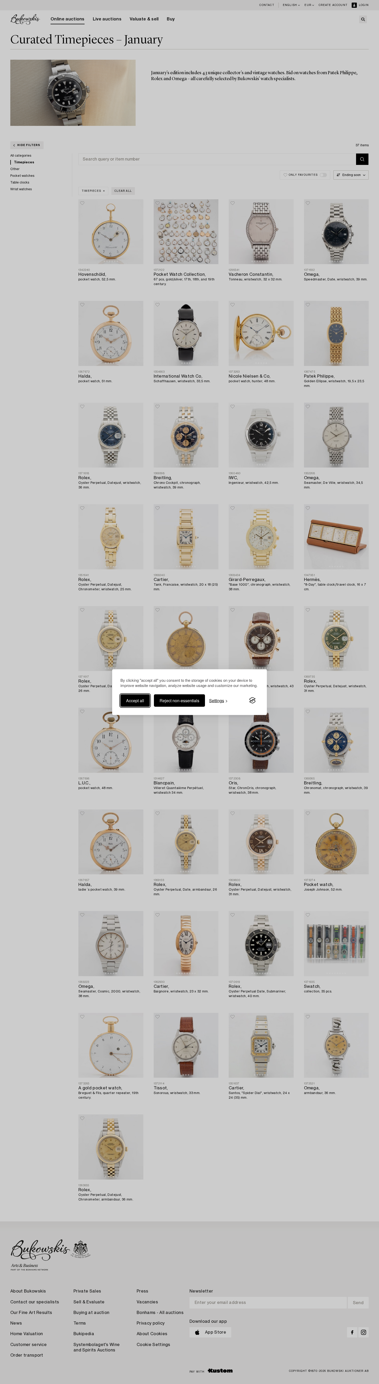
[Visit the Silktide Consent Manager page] (252, 700)
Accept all (135, 700)
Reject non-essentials (179, 700)
